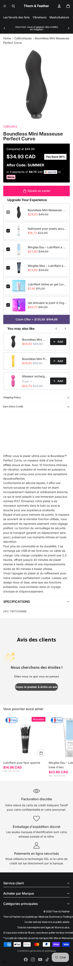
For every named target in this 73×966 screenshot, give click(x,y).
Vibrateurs (39, 17)
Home (7, 38)
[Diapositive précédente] (4, 28)
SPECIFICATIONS (16, 602)
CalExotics (10, 126)
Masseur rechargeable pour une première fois (35, 376)
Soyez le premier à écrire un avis (36, 687)
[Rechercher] (13, 6)
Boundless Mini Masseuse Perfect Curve (47, 210)
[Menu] (4, 6)
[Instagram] (32, 959)
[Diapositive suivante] (68, 28)
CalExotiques (23, 38)
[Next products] (65, 328)
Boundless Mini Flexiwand (35, 359)
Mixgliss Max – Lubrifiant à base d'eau (47, 265)
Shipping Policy (12, 397)
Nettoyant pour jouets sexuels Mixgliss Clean (47, 228)
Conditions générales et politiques (36, 950)
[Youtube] (40, 959)
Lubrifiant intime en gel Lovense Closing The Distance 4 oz (47, 284)
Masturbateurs (59, 17)
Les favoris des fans (16, 17)
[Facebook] (25, 959)
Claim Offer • (37, 319)
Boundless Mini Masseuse (35, 339)
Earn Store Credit (13, 406)
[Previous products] (56, 328)
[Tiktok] (47, 959)
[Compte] (59, 6)
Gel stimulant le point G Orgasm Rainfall (47, 303)
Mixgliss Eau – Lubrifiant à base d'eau (47, 247)
